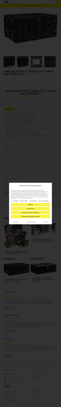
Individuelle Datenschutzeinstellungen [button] (30, 216)
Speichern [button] (30, 204)
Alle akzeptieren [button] (30, 208)
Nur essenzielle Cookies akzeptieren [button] (30, 212)
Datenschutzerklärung (33, 197)
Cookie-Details (16, 222)
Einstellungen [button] (19, 198)
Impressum (45, 222)
